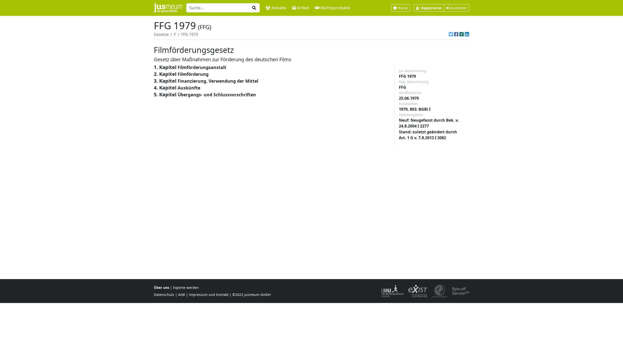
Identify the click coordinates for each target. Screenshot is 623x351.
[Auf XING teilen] (461, 34)
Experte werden (186, 287)
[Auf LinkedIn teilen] (467, 34)
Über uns (161, 287)
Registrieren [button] (431, 8)
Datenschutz (164, 294)
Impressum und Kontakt (209, 294)
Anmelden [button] (458, 8)
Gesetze (161, 34)
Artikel (303, 7)
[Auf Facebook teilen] (456, 34)
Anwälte (278, 7)
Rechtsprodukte (335, 7)
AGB (181, 294)
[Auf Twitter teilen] (451, 34)
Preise (403, 8)
